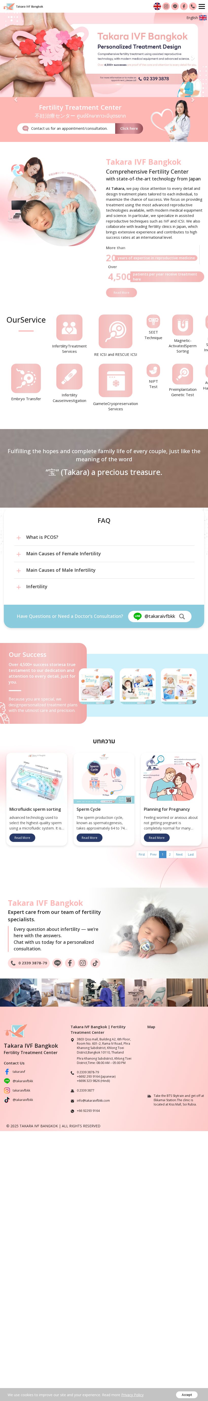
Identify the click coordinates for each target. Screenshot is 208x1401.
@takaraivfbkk (23, 1081)
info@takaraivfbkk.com (93, 1100)
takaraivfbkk (21, 1090)
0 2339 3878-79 (88, 1072)
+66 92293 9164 (88, 1110)
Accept (187, 1394)
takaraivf (19, 1072)
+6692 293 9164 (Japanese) (96, 1076)
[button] (15, 55)
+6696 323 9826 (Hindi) (93, 1081)
